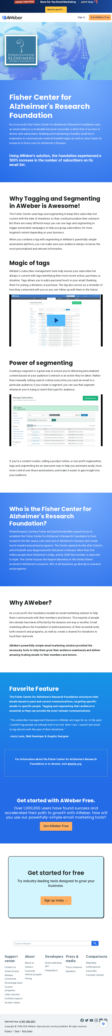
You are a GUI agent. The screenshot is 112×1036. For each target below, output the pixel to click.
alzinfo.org (74, 764)
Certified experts (13, 998)
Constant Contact (95, 975)
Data (17, 1031)
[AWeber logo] (11, 18)
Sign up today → (56, 900)
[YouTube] (91, 1020)
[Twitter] (87, 1020)
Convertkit (91, 971)
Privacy (8, 1031)
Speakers (71, 971)
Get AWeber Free (100, 17)
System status (12, 1002)
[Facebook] (82, 1020)
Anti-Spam (27, 1031)
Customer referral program (33, 972)
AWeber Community (10, 977)
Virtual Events (12, 971)
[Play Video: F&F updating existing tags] (56, 320)
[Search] (95, 943)
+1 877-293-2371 (27, 1021)
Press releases (74, 967)
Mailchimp (91, 963)
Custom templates (10, 988)
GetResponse (93, 967)
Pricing (28, 978)
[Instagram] (96, 1020)
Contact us (10, 967)
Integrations (51, 970)
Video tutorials (12, 994)
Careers (29, 967)
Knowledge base (13, 983)
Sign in (81, 17)
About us (29, 963)
